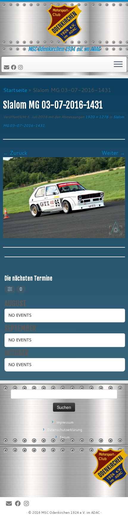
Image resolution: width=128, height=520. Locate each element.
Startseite (15, 90)
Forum (65, 437)
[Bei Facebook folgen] (14, 67)
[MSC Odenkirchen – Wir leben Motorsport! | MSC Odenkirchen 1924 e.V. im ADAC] (64, 23)
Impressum (65, 422)
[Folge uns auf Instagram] (21, 67)
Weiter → (113, 153)
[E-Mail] (7, 67)
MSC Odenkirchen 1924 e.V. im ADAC (70, 512)
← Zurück (15, 153)
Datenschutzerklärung (64, 429)
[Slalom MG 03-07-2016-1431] (64, 197)
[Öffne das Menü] (118, 64)
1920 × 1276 (96, 116)
